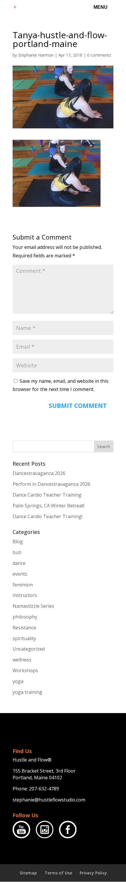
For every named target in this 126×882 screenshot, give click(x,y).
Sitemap (28, 873)
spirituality (24, 638)
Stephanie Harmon (36, 55)
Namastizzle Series (33, 606)
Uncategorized (29, 649)
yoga (18, 681)
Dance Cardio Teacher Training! (47, 516)
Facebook (67, 829)
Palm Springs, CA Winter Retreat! (48, 505)
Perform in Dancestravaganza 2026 (51, 484)
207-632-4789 (44, 788)
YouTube (21, 829)
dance (19, 563)
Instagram (44, 829)
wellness (22, 659)
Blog (18, 541)
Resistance (24, 627)
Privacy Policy (93, 873)
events (20, 574)
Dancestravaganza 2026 (39, 473)
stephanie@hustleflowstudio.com (49, 800)
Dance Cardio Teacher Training (47, 495)
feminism (23, 584)
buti (17, 552)
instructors (25, 595)
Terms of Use (58, 873)
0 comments (99, 55)
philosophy (25, 617)
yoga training (27, 692)
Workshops (25, 670)
